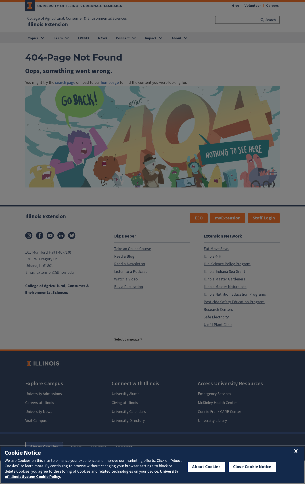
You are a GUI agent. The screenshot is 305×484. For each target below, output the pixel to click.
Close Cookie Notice (252, 467)
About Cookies (206, 467)
